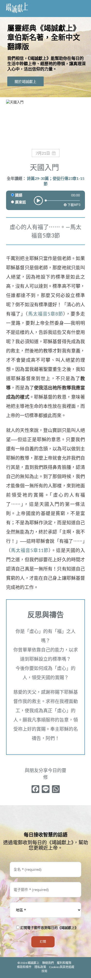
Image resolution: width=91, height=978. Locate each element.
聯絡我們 (48, 963)
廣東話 (20, 202)
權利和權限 (64, 963)
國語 (18, 195)
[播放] (38, 200)
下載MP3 (73, 205)
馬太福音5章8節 (45, 314)
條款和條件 (24, 967)
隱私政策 (40, 967)
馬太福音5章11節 (30, 550)
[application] (45, 195)
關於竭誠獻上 (25, 81)
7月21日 (43, 153)
